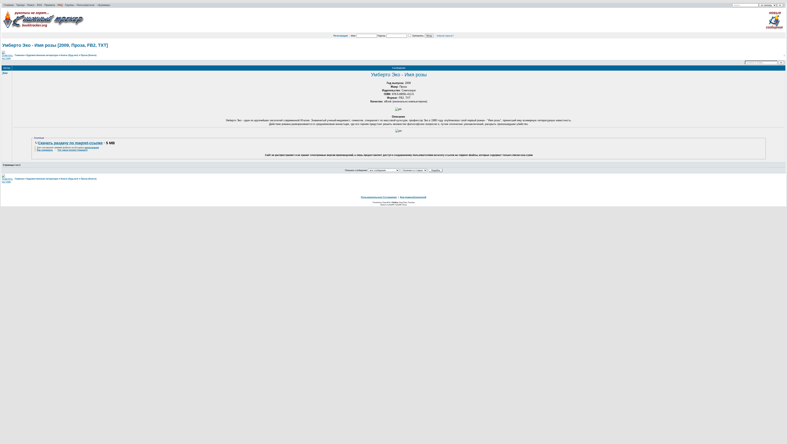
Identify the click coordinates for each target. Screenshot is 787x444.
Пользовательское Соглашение (379, 197)
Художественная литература (42, 55)
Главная (19, 55)
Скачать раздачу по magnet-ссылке (70, 143)
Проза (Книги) (89, 55)
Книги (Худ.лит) (69, 55)
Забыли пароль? (445, 35)
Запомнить (418, 35)
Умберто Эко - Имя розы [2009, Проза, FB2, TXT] (55, 45)
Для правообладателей (413, 197)
